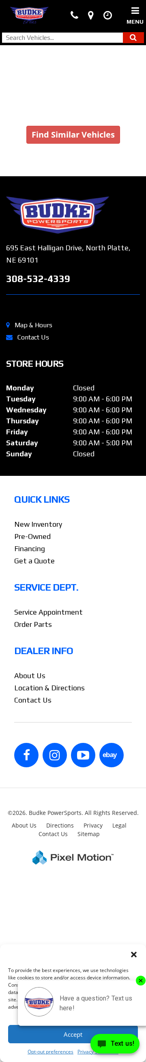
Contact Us (33, 337)
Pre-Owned (32, 536)
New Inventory (38, 524)
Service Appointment (48, 612)
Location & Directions (49, 687)
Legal (119, 825)
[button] (134, 954)
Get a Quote (34, 560)
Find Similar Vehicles (73, 134)
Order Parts (33, 624)
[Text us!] (115, 1045)
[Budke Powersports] (73, 215)
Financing (29, 548)
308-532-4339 (38, 278)
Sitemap (88, 834)
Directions (60, 825)
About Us (29, 675)
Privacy (93, 825)
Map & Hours (33, 325)
